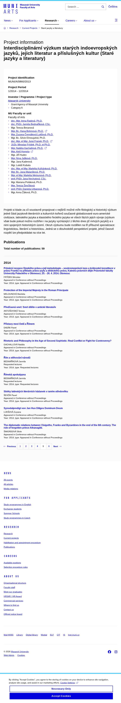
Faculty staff (9, 587)
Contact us (9, 609)
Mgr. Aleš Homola (20, 151)
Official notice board (13, 614)
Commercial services (13, 601)
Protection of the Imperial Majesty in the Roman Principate (36, 290)
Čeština (112, 6)
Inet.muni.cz (73, 635)
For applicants (17, 498)
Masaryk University (19, 100)
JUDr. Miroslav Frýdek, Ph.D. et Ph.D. (30, 144)
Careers (10, 556)
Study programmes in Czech (17, 518)
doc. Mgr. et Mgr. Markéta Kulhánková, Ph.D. (34, 168)
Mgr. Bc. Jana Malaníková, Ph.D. (28, 172)
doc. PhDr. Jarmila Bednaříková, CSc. (30, 124)
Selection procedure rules (16, 567)
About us (11, 576)
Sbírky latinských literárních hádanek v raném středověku (36, 391)
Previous (11, 446)
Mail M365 (8, 635)
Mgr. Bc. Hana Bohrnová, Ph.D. (27, 131)
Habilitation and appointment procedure (22, 542)
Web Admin (9, 655)
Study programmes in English (17, 504)
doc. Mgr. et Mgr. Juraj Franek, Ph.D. (30, 141)
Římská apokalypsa (15, 374)
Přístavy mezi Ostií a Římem (19, 324)
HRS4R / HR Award (13, 596)
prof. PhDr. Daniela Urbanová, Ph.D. (30, 189)
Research (11, 527)
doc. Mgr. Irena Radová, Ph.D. (26, 121)
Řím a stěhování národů (17, 357)
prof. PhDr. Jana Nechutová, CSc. (28, 178)
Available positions (12, 563)
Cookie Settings (67, 683)
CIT (58, 635)
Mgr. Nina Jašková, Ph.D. (24, 158)
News (7, 473)
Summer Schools (12, 513)
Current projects (11, 538)
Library (19, 635)
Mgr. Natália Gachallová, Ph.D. (27, 148)
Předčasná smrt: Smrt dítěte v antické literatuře (30, 307)
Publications (9, 547)
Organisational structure (15, 583)
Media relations (11, 488)
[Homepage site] (22, 9)
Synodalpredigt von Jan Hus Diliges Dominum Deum (33, 408)
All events (8, 480)
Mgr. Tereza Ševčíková (23, 185)
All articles (8, 484)
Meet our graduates (13, 592)
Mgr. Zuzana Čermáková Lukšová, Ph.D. (32, 134)
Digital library (32, 635)
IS (64, 635)
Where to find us (11, 605)
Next (55, 446)
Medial (44, 635)
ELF (52, 635)
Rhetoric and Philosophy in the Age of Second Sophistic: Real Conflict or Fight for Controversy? (57, 341)
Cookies (21, 655)
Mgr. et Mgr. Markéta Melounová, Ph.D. (31, 175)
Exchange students (13, 509)
